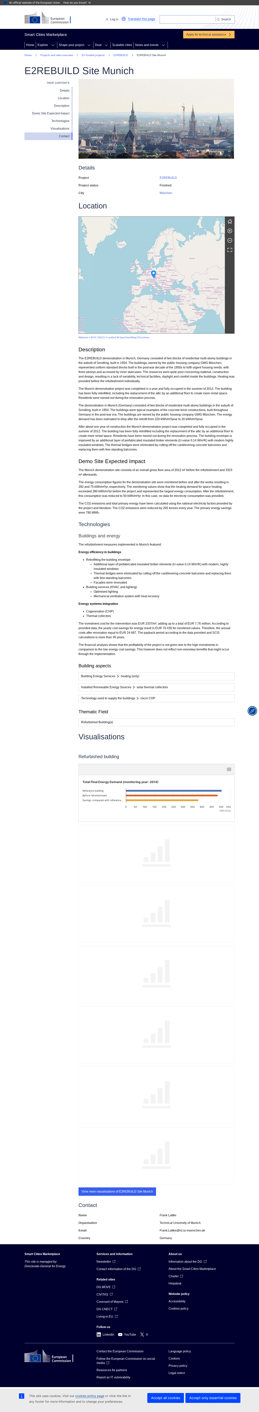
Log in (114, 19)
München (166, 193)
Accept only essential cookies (213, 1398)
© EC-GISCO (98, 337)
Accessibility (177, 1301)
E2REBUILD (120, 55)
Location (63, 98)
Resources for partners (112, 1370)
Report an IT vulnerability (113, 1377)
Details (64, 90)
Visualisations (59, 128)
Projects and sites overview (56, 55)
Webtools (83, 337)
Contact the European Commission (120, 1351)
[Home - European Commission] (50, 17)
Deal (98, 45)
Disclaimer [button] (143, 337)
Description (61, 105)
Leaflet (111, 337)
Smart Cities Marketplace (42, 1254)
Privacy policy (178, 1365)
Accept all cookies (165, 1398)
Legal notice (177, 1373)
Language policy (180, 1351)
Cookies (174, 1358)
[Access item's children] (53, 45)
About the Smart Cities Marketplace (192, 1268)
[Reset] (230, 221)
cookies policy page (89, 1396)
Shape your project (71, 45)
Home (30, 45)
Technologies (60, 121)
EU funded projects (93, 55)
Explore (43, 45)
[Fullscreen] (230, 250)
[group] (152, 275)
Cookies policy (178, 1308)
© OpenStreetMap (126, 337)
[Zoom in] (230, 231)
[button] (123, 19)
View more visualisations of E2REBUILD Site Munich (117, 1191)
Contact (64, 136)
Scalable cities (122, 45)
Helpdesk (175, 1283)
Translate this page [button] (141, 19)
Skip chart (122, 769)
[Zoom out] (230, 240)
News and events (147, 45)
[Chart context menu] (229, 769)
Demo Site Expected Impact (50, 113)
